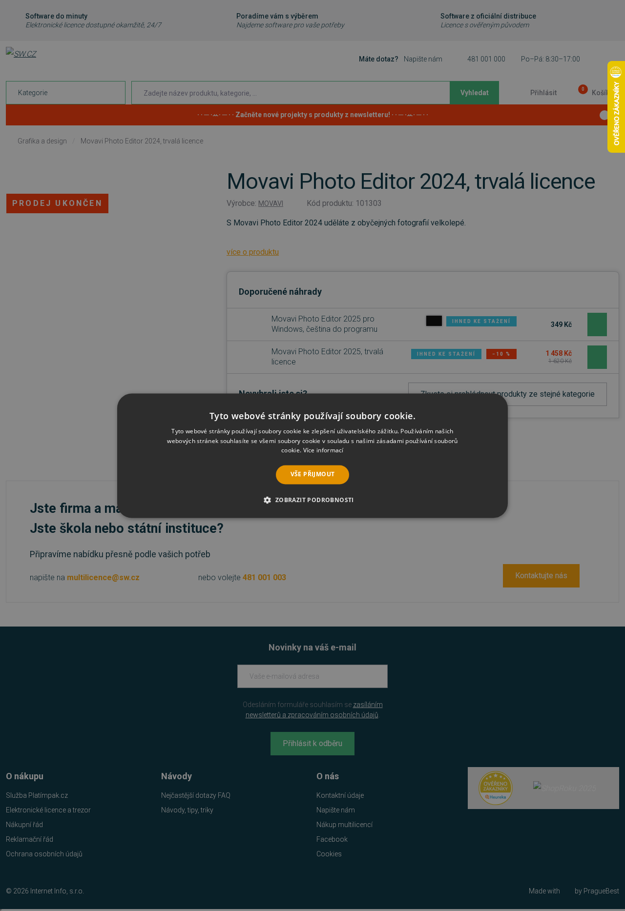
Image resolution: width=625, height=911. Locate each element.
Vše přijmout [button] (313, 474)
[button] (312, 500)
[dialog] (312, 455)
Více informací (323, 450)
